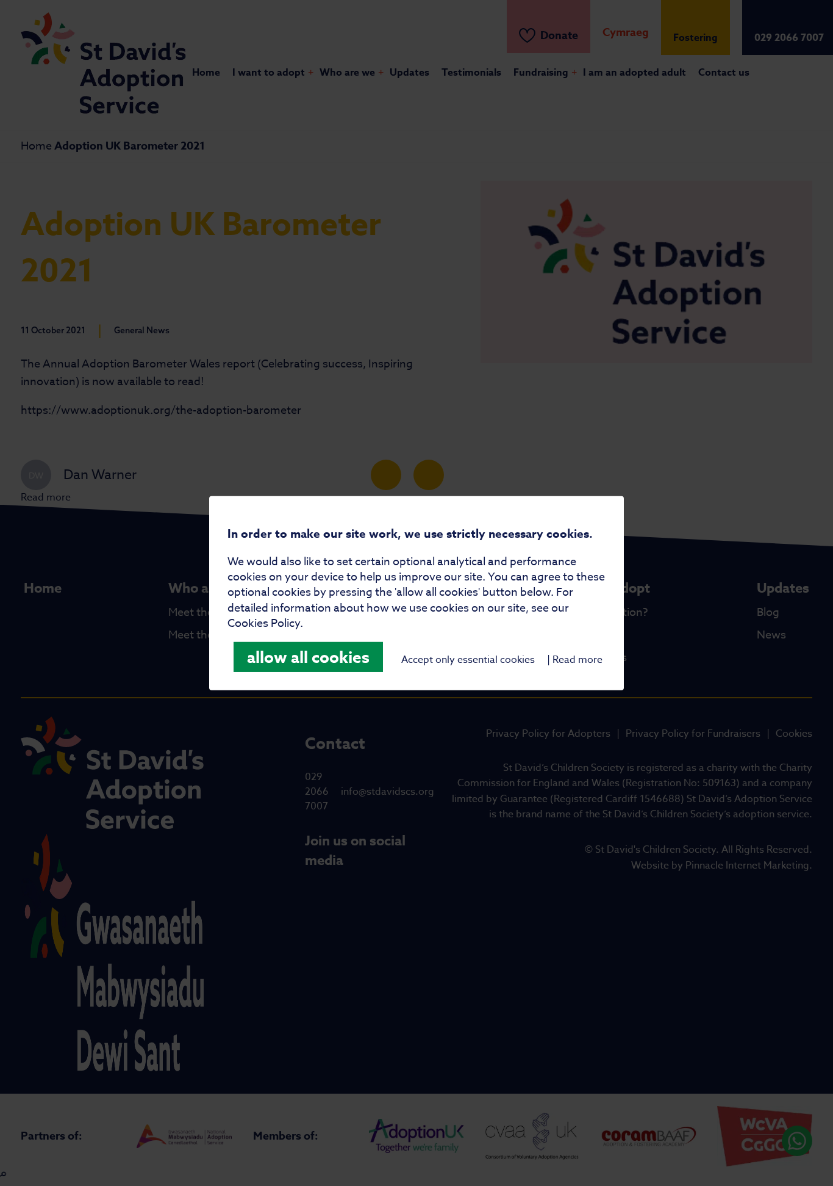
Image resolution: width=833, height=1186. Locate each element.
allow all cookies (308, 657)
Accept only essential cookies (468, 660)
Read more (577, 660)
